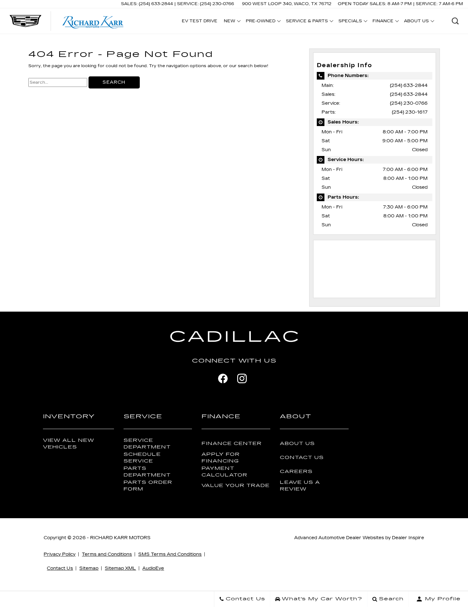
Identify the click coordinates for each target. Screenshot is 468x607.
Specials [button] (350, 21)
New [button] (231, 21)
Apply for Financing (221, 457)
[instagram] (242, 378)
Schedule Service (142, 457)
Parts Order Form (148, 485)
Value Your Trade (236, 485)
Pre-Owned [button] (260, 21)
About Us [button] (416, 21)
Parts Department (147, 471)
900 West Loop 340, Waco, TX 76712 (286, 3)
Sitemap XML (120, 568)
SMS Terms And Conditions (170, 554)
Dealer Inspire (408, 537)
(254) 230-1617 (410, 112)
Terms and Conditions (107, 554)
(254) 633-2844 (409, 85)
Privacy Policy (59, 554)
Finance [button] (383, 21)
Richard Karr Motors (120, 537)
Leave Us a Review (300, 485)
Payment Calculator (224, 471)
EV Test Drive (199, 21)
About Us (297, 443)
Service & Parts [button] (307, 21)
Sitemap (88, 568)
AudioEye (153, 568)
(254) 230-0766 (409, 103)
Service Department (147, 443)
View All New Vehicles (68, 443)
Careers (296, 471)
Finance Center (232, 443)
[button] (455, 21)
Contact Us (302, 457)
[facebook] (223, 378)
